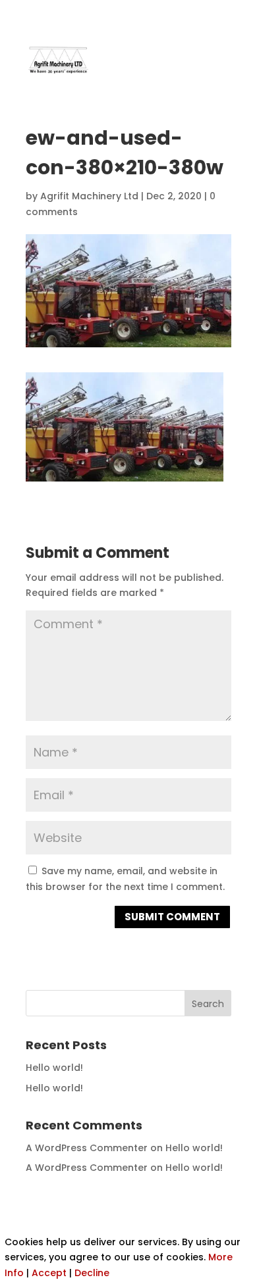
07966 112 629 (190, 12)
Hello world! (54, 1067)
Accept (49, 1272)
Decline (91, 1272)
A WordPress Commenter (87, 1147)
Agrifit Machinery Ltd (89, 196)
